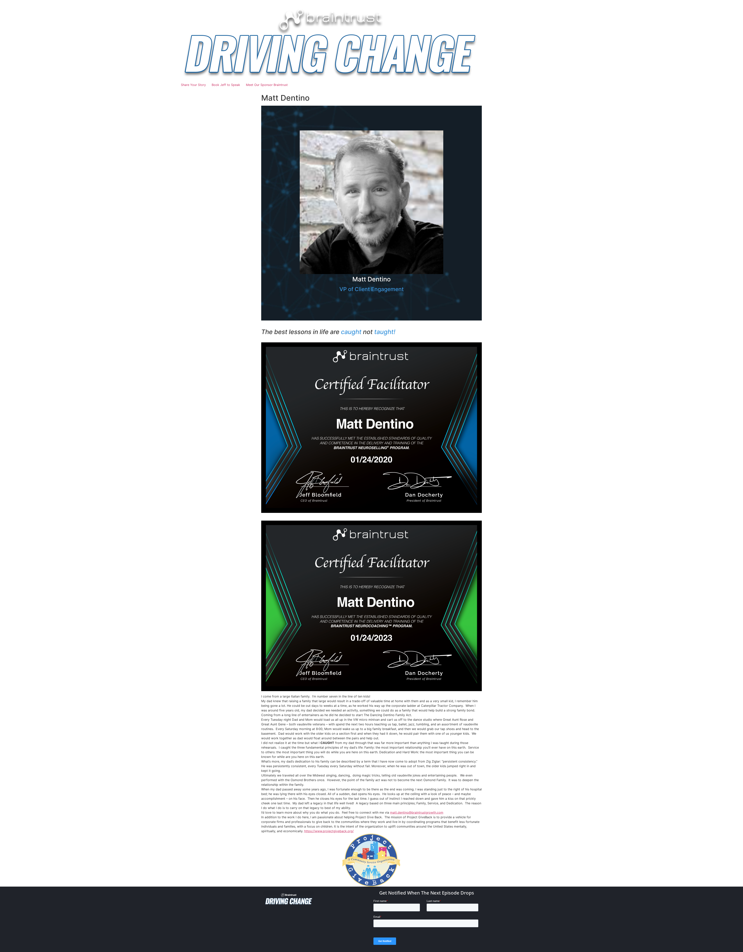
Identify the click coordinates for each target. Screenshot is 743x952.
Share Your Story (193, 85)
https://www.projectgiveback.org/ (329, 831)
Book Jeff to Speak (226, 85)
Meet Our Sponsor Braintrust (267, 85)
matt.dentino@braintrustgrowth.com (416, 812)
